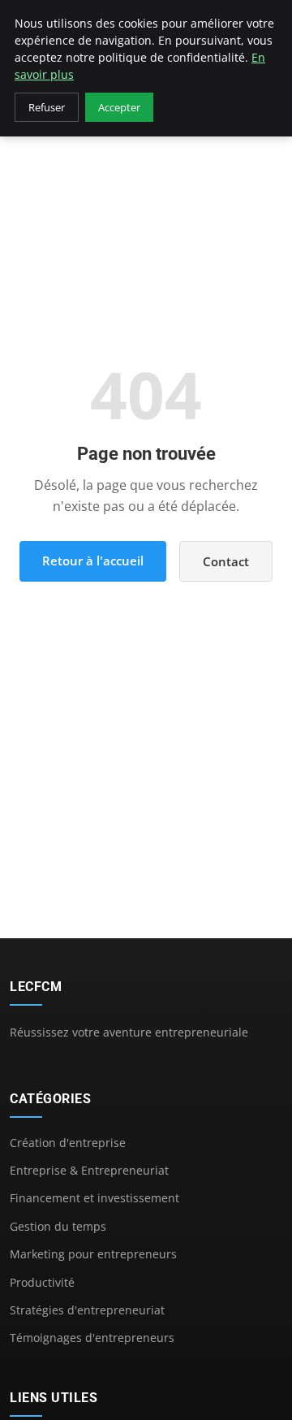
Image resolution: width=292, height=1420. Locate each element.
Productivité (42, 1282)
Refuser (46, 107)
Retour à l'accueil (93, 560)
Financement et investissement (94, 1198)
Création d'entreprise (68, 1142)
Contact (226, 561)
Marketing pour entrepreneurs (93, 1254)
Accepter (119, 107)
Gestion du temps (58, 1226)
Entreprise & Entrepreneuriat (89, 1170)
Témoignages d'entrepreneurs (92, 1337)
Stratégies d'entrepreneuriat (87, 1310)
